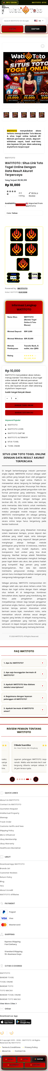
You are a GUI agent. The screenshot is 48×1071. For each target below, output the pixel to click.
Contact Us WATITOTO (10, 804)
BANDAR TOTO (6, 986)
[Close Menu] (3, 10)
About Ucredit (6, 890)
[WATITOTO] (25, 10)
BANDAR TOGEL (7, 977)
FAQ (2, 886)
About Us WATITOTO (9, 800)
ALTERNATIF (14, 1066)
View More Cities (8, 1003)
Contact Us (20, 1051)
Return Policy (6, 877)
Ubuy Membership (8, 839)
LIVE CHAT (36, 1066)
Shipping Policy (7, 830)
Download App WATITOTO (12, 864)
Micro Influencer (7, 835)
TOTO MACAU (6, 990)
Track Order (5, 822)
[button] (43, 46)
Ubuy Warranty (7, 843)
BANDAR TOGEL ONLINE (24, 405)
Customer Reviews (8, 873)
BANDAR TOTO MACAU (24, 413)
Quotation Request (9, 809)
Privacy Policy (31, 1047)
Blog (2, 881)
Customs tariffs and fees (12, 826)
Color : (12, 213)
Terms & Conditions (11, 1047)
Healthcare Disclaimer (10, 848)
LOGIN (25, 1059)
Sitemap (4, 817)
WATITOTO (12, 130)
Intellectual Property (9, 813)
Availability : (10, 204)
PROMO (10, 1059)
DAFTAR (40, 1059)
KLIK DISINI (23, 292)
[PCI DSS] (2, 1033)
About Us (6, 1051)
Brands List (5, 868)
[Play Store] (23, 1022)
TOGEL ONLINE (6, 982)
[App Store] (7, 1022)
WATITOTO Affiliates (9, 894)
